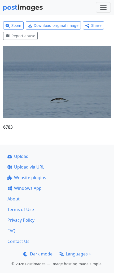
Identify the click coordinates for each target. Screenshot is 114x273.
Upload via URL (29, 167)
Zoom (16, 25)
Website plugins (30, 177)
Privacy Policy (20, 220)
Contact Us (18, 241)
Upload (21, 156)
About (13, 199)
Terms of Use (20, 209)
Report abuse (23, 35)
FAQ (11, 231)
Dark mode (41, 254)
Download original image (56, 25)
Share (96, 25)
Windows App (28, 188)
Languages (77, 254)
